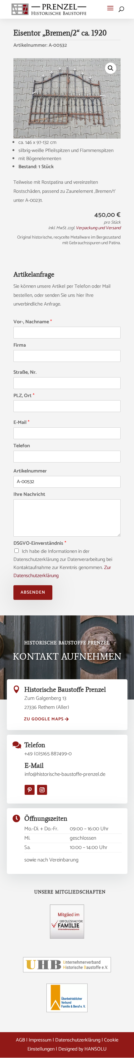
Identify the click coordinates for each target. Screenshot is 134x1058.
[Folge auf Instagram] (42, 790)
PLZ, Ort (24, 396)
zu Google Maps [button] (44, 719)
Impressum (40, 1040)
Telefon (21, 446)
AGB (20, 1040)
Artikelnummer (30, 471)
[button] (110, 8)
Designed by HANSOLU (82, 1049)
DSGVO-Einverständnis (39, 543)
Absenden (33, 592)
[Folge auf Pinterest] (30, 790)
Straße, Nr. (24, 372)
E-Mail (21, 423)
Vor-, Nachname (32, 322)
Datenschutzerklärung (77, 1040)
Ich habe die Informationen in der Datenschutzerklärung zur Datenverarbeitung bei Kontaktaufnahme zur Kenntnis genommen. (62, 563)
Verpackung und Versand (98, 228)
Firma (19, 345)
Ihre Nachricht (29, 494)
